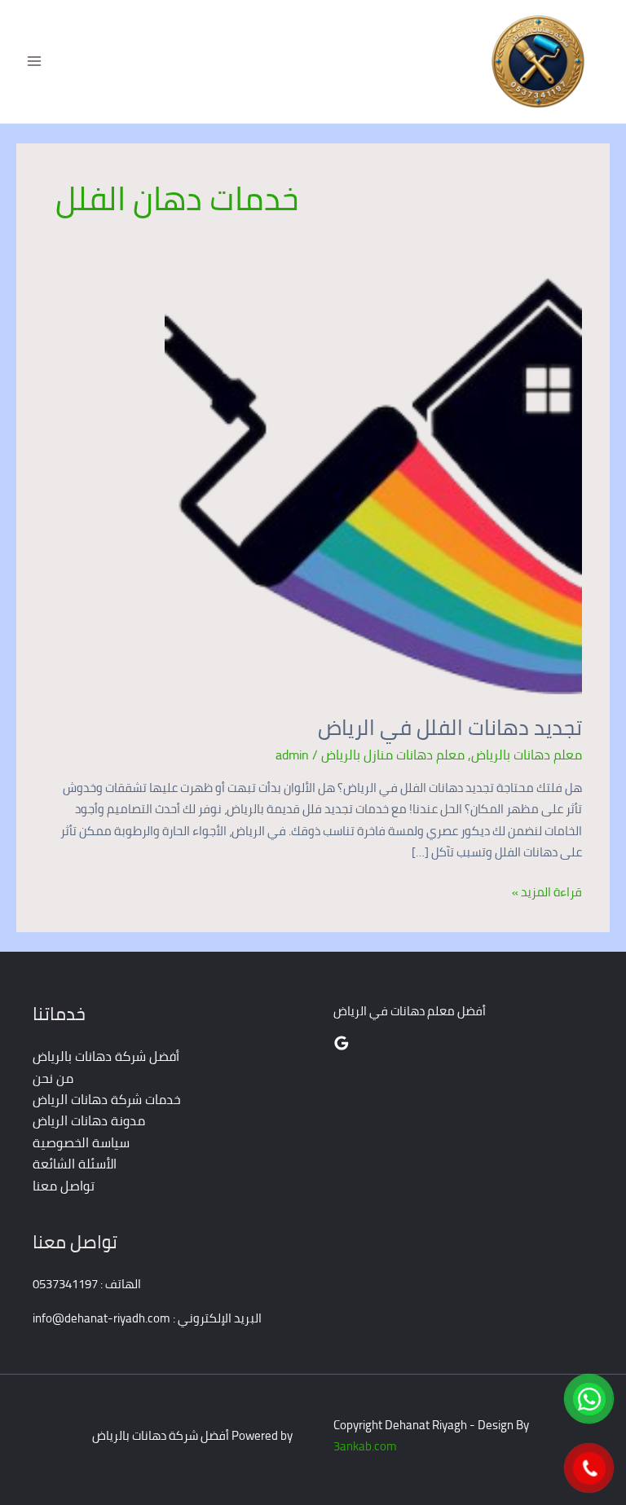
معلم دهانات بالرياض (526, 754)
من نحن (53, 1078)
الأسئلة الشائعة (75, 1163)
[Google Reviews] (341, 1043)
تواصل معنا (64, 1185)
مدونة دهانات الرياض (89, 1120)
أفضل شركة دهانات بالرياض (106, 1056)
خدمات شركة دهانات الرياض (107, 1099)
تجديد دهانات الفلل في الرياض (450, 727)
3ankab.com (365, 1446)
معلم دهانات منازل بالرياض (393, 754)
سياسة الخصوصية (81, 1142)
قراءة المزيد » (547, 892)
